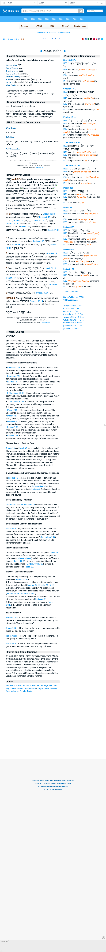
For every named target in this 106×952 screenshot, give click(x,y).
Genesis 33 (11, 504)
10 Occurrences (70, 291)
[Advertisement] (53, 743)
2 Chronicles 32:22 (15, 401)
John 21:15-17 (47, 585)
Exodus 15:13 (49, 214)
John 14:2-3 (19, 561)
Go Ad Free (4, 941)
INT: (65, 81)
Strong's (10, 39)
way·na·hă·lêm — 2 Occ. (73, 317)
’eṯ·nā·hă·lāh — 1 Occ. (72, 305)
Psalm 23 (10, 448)
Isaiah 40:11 (44, 217)
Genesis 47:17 (12, 223)
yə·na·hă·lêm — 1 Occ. (72, 322)
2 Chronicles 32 (39, 486)
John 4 (21, 558)
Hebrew (16, 39)
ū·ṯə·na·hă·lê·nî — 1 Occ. (73, 314)
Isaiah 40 (23, 448)
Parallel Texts (26, 691)
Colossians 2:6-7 (27, 593)
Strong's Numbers (49, 685)
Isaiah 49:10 (38, 220)
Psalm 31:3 (12, 416)
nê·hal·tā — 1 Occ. (71, 311)
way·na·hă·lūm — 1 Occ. (73, 320)
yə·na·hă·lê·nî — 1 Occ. (73, 325)
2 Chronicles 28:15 (15, 393)
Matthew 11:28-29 (35, 564)
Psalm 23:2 (19, 220)
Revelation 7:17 (48, 537)
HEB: (65, 63)
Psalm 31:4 (25, 227)
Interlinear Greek (13, 685)
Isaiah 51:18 (53, 230)
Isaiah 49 (35, 489)
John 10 (54, 552)
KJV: (65, 75)
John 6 (28, 558)
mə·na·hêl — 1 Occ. (71, 308)
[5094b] (3, 431)
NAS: (65, 69)
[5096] (103, 431)
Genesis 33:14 (36, 301)
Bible (4, 39)
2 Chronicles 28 (28, 504)
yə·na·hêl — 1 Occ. (71, 328)
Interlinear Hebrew (31, 685)
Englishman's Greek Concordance (21, 688)
